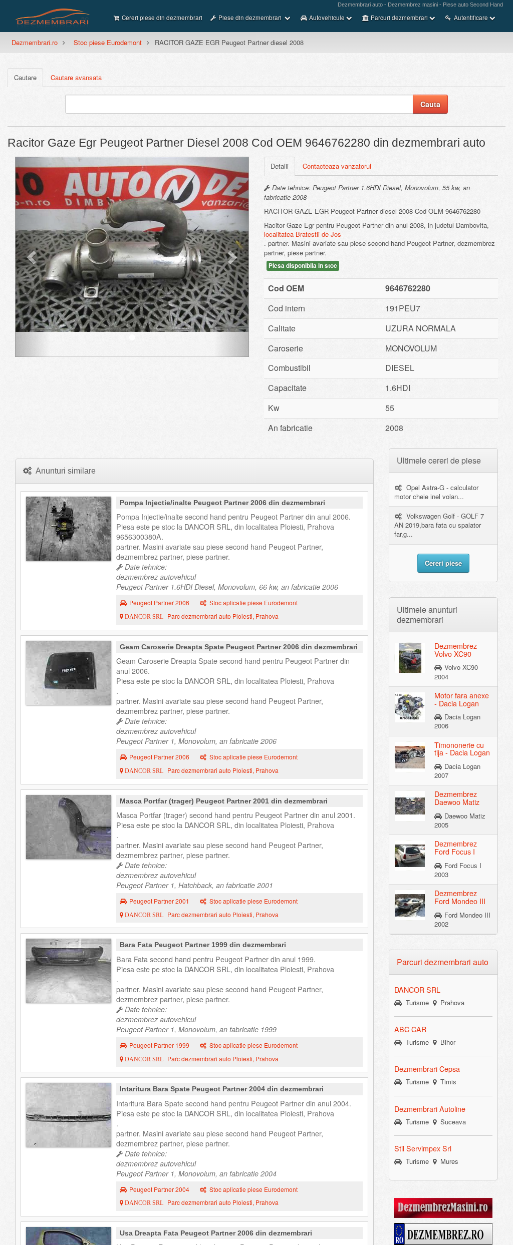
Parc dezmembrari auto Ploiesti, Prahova (201, 616)
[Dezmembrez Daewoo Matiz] (410, 805)
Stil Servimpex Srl (422, 1148)
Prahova (450, 1002)
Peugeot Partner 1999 (159, 1045)
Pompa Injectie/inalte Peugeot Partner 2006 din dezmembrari (222, 503)
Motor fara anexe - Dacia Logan (461, 699)
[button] (32, 257)
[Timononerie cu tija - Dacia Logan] (410, 756)
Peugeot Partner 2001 (159, 901)
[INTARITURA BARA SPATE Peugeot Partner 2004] (68, 1115)
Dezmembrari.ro (35, 42)
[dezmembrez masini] (443, 1206)
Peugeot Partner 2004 (159, 1189)
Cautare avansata (76, 77)
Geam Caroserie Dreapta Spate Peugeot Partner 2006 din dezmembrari (239, 647)
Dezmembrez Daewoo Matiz (456, 798)
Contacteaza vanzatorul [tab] (337, 166)
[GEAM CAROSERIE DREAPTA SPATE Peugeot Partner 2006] (68, 673)
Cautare (25, 77)
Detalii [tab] (280, 166)
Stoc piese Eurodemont (108, 42)
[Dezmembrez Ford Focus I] (410, 855)
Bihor (445, 1042)
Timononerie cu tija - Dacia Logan (462, 749)
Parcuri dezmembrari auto (442, 962)
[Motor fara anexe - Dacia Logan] (410, 707)
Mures (447, 1161)
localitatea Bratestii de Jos (302, 234)
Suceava (451, 1121)
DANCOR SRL (417, 990)
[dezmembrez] (443, 1232)
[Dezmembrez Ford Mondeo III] (410, 905)
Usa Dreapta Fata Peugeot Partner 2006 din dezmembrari (216, 1233)
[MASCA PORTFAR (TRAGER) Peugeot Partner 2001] (68, 827)
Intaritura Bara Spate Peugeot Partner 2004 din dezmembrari (222, 1089)
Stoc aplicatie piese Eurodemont (253, 603)
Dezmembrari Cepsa (427, 1069)
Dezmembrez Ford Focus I (455, 848)
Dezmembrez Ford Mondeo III (459, 897)
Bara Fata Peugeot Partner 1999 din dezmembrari (203, 945)
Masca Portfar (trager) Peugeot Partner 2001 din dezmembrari (224, 801)
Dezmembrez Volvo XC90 (455, 650)
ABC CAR (410, 1029)
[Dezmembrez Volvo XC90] (410, 657)
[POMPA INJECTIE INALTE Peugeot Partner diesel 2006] (68, 529)
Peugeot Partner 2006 (159, 603)
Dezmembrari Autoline (429, 1109)
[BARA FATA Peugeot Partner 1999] (68, 971)
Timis (446, 1081)
